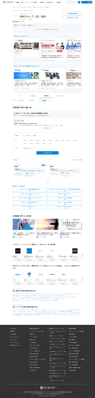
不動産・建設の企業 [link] (34, 353)
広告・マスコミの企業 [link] (35, 345)
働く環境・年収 (60, 95)
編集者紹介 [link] (12, 331)
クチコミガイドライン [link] (15, 337)
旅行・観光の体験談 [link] (73, 356)
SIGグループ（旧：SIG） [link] (28, 7)
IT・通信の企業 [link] (33, 342)
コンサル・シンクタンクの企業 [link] (37, 331)
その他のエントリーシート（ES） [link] (56, 380)
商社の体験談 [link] (72, 339)
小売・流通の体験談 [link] (73, 364)
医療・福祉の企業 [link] (34, 362)
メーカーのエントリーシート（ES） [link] (57, 338)
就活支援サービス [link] (50, 2)
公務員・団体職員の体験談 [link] (75, 367)
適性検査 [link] (58, 2)
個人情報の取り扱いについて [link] (39, 392)
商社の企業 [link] (32, 339)
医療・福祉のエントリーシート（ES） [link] (57, 370)
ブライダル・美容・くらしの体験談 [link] (77, 359)
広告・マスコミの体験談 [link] (74, 345)
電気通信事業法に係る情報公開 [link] (65, 392)
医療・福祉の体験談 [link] (73, 362)
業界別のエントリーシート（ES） (56, 328)
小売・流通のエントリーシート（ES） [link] (57, 373)
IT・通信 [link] (21, 7)
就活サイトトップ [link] (15, 7)
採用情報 (33, 95)
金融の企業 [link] (32, 334)
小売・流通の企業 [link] (34, 364)
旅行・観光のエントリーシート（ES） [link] (57, 363)
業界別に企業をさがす (35, 328)
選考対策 (46, 95)
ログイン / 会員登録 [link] (86, 2)
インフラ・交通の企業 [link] (35, 351)
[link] (8, 2)
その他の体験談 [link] (72, 370)
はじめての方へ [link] (13, 328)
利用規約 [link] (30, 392)
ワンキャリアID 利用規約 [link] (37, 393)
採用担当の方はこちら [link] (15, 345)
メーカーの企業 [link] (33, 337)
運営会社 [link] (25, 392)
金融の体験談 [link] (72, 334)
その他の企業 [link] (33, 370)
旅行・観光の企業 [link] (34, 356)
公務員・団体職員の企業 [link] (35, 367)
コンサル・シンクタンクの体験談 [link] (76, 331)
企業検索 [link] (17, 2)
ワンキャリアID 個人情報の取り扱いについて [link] (53, 393)
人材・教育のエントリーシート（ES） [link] (57, 351)
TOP (19, 95)
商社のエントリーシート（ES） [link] (56, 341)
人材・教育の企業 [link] (34, 348)
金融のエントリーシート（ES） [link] (56, 335)
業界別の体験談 (72, 328)
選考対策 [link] (34, 7)
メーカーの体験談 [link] (73, 337)
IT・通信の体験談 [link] (73, 342)
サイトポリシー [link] (13, 339)
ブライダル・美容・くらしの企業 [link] (37, 359)
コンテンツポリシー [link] (14, 342)
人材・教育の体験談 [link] (73, 348)
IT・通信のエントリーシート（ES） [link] (57, 344)
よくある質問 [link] (13, 334)
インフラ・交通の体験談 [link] (74, 351)
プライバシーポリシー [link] (52, 392)
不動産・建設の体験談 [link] (74, 353)
